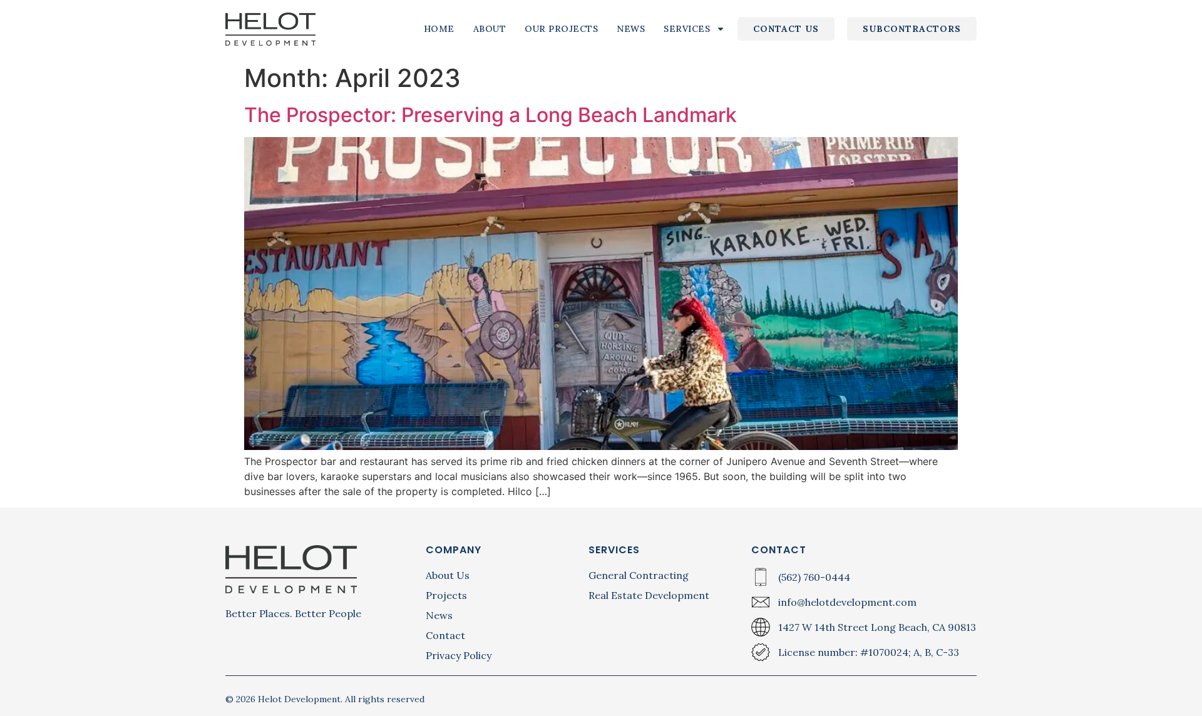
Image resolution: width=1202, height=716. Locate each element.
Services (687, 28)
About (489, 28)
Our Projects (561, 28)
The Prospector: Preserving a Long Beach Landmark (490, 115)
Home (439, 28)
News (631, 28)
